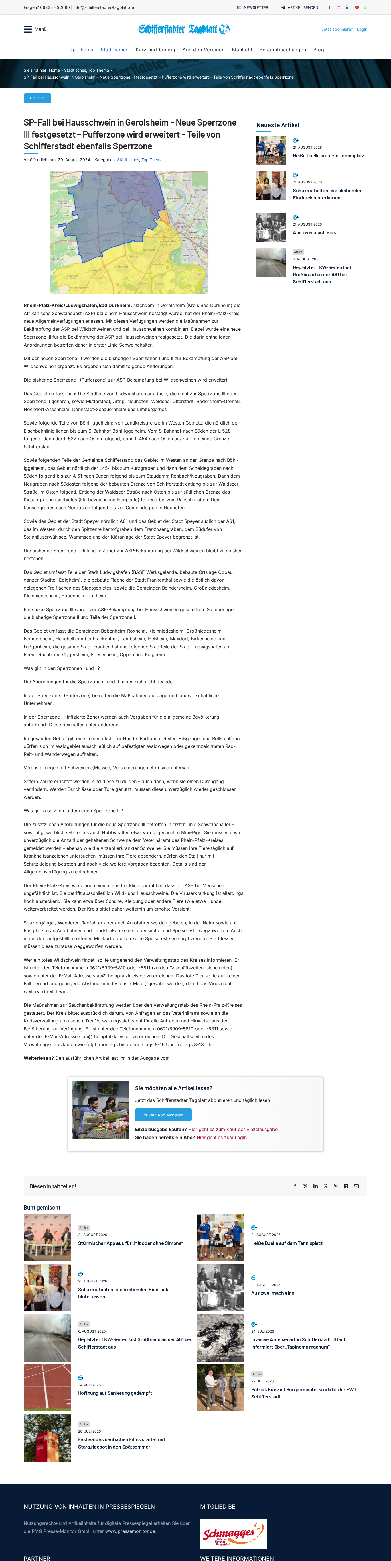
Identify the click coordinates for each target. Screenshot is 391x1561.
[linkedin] (347, 7)
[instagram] (338, 7)
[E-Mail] (356, 1186)
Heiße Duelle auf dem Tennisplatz (328, 155)
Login (362, 29)
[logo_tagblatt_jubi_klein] (184, 26)
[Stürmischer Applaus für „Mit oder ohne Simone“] (47, 1218)
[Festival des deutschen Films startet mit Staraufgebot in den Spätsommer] (47, 1418)
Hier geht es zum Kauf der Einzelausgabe (233, 1129)
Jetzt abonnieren (337, 29)
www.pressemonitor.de (130, 1531)
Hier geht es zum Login (222, 1137)
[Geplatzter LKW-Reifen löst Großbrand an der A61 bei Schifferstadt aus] (271, 251)
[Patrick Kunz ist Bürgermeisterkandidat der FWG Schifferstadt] (220, 1368)
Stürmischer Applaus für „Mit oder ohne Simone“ (130, 1243)
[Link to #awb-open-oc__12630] (28, 29)
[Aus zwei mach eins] (271, 216)
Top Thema (152, 159)
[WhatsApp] (326, 1186)
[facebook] (329, 7)
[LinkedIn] (316, 1186)
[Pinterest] (336, 1186)
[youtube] (357, 7)
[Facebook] (295, 1186)
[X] (305, 1186)
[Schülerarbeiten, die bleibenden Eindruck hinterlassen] (271, 174)
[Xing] (346, 1186)
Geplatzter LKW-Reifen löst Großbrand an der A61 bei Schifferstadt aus (322, 274)
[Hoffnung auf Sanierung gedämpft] (47, 1368)
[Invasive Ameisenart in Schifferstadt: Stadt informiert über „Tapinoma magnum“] (220, 1318)
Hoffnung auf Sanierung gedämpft (115, 1393)
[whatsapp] (365, 7)
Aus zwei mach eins (314, 232)
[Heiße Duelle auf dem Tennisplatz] (271, 139)
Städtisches (128, 159)
